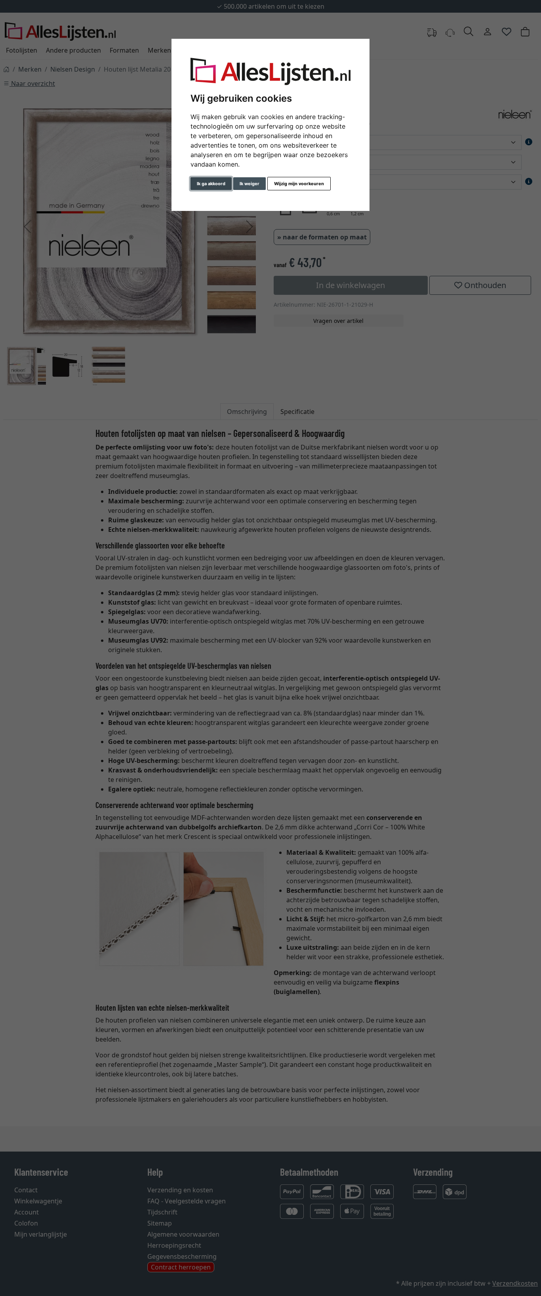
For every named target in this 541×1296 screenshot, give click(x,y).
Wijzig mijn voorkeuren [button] (299, 183)
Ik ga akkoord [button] (211, 183)
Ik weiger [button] (249, 183)
